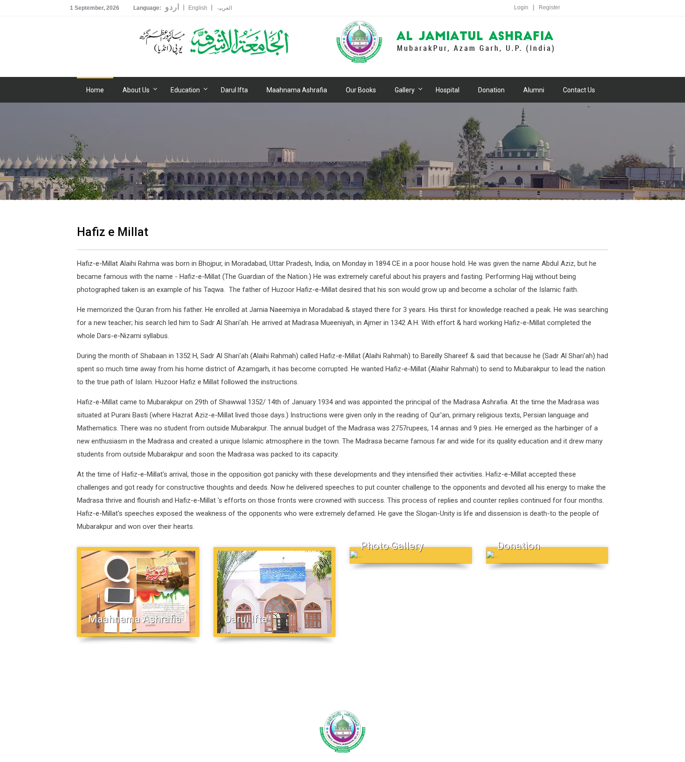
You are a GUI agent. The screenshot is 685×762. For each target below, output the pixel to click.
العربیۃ (224, 8)
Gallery (405, 90)
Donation (491, 90)
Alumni (533, 90)
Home (95, 90)
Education (185, 90)
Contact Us (579, 90)
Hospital (447, 90)
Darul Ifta (234, 90)
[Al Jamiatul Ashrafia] (214, 42)
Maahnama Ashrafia (297, 90)
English (197, 8)
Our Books (361, 90)
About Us (136, 90)
